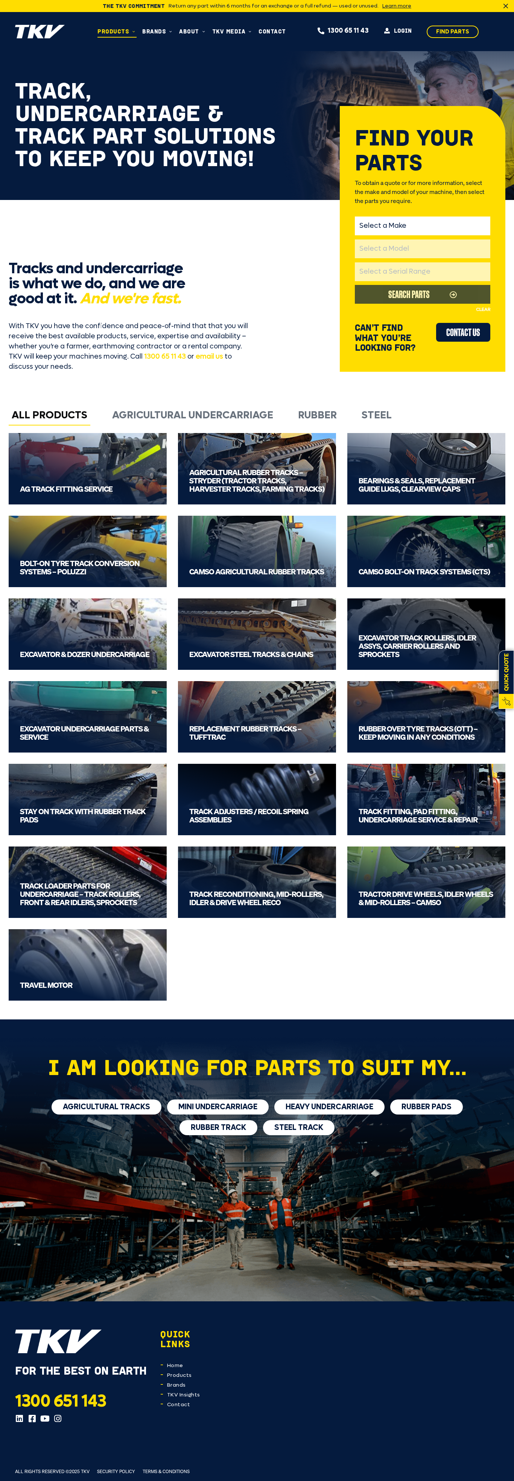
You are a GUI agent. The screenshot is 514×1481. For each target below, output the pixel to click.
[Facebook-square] (32, 1418)
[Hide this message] (505, 6)
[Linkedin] (19, 1418)
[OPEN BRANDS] (170, 31)
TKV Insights (183, 1394)
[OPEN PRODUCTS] (134, 31)
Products (179, 1375)
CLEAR (483, 309)
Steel (377, 415)
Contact (178, 1404)
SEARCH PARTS (409, 294)
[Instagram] (57, 1418)
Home (175, 1365)
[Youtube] (45, 1418)
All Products (49, 415)
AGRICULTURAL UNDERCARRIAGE (192, 415)
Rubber (317, 415)
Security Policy (116, 1471)
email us (209, 356)
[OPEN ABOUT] (204, 31)
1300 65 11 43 (165, 356)
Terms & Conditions (166, 1471)
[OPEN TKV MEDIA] (250, 31)
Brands (176, 1385)
